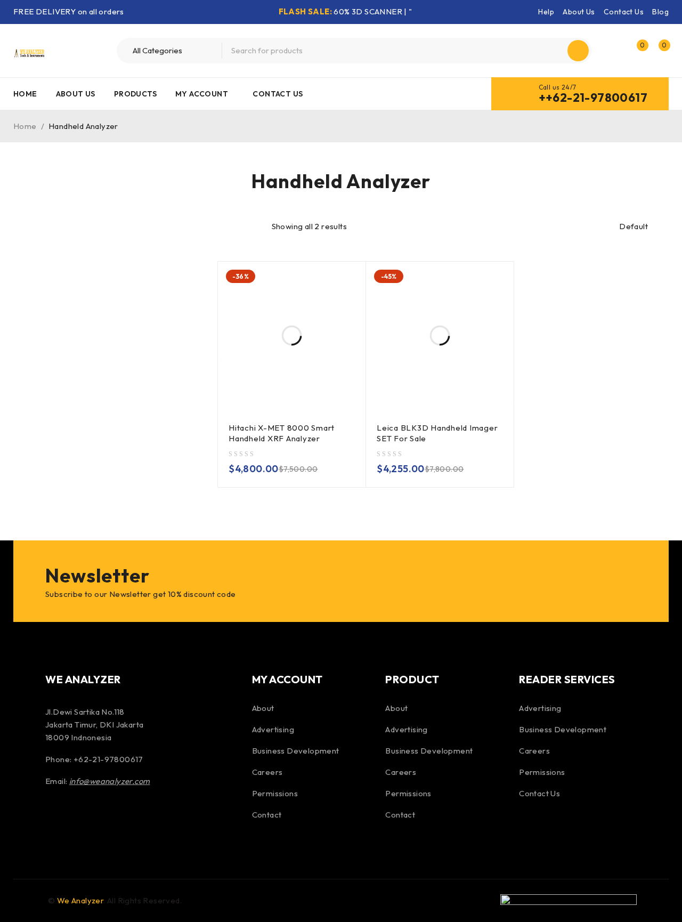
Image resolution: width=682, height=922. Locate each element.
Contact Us (624, 12)
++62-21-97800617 (593, 97)
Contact (267, 815)
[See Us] (113, 817)
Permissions (275, 793)
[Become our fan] (56, 817)
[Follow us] (84, 817)
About (263, 708)
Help (546, 12)
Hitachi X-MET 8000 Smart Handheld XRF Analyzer (282, 433)
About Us (579, 12)
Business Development (295, 751)
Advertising (273, 729)
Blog (660, 12)
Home (25, 126)
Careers (267, 772)
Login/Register (613, 50)
